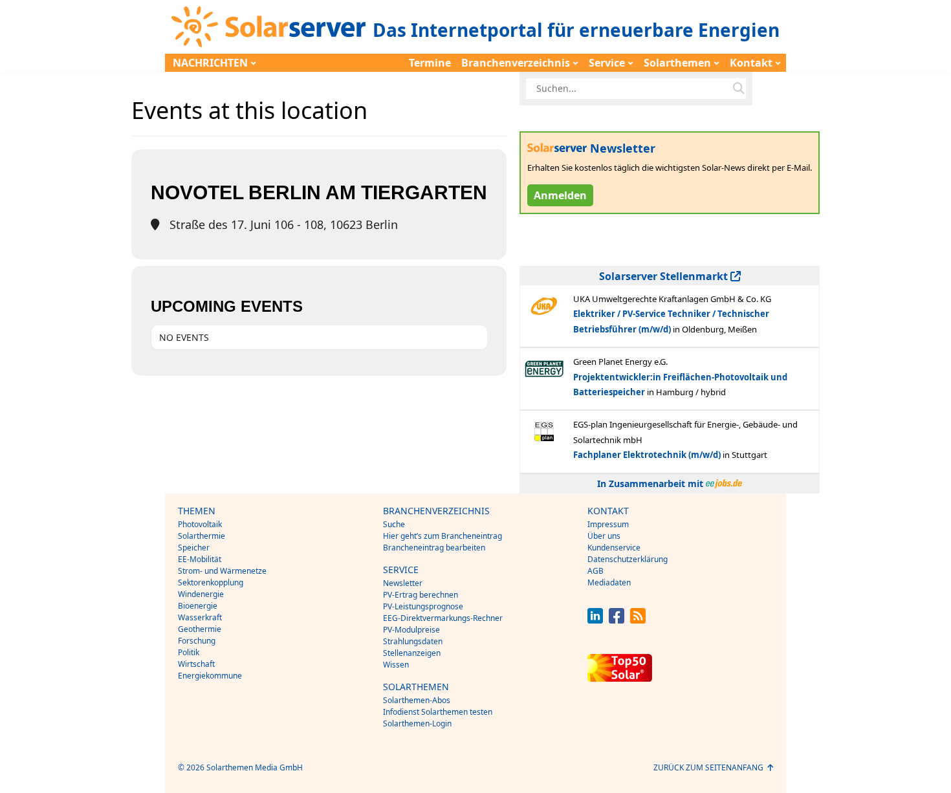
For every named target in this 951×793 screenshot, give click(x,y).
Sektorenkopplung (210, 582)
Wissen (396, 664)
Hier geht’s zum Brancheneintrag (442, 535)
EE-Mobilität (199, 559)
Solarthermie (201, 535)
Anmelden (560, 195)
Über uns (603, 535)
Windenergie (201, 594)
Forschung (196, 640)
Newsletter (402, 583)
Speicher (194, 547)
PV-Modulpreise (411, 629)
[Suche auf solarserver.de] (739, 88)
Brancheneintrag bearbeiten (434, 547)
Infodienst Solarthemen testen (437, 711)
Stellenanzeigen (412, 652)
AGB (595, 570)
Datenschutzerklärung (627, 559)
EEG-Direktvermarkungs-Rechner (443, 618)
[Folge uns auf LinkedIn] (595, 620)
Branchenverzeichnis (515, 63)
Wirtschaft (196, 663)
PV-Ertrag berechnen (420, 594)
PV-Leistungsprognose (423, 606)
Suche (394, 524)
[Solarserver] (268, 26)
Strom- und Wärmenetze (222, 570)
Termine (430, 63)
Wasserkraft (200, 617)
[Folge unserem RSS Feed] (638, 620)
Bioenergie (197, 605)
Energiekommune (210, 675)
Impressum (608, 524)
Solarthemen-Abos (416, 700)
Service (607, 63)
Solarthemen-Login (417, 723)
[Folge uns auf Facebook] (616, 620)
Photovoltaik (200, 524)
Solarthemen (677, 63)
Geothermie (199, 629)
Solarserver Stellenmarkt (664, 276)
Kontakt (751, 63)
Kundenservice (613, 547)
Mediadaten (609, 582)
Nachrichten (210, 63)
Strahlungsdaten (413, 641)
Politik (188, 652)
